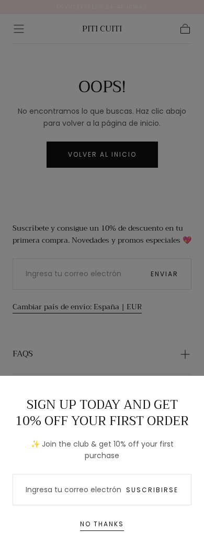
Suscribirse (152, 489)
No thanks (102, 523)
